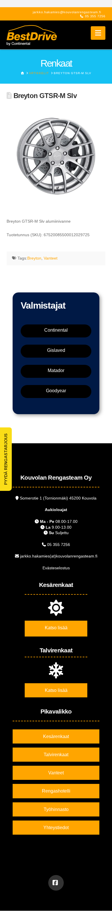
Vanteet (50, 258)
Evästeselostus (56, 568)
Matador (56, 370)
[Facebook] (56, 883)
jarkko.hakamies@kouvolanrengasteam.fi (67, 12)
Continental (56, 330)
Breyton (34, 258)
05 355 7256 (95, 16)
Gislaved (56, 350)
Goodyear (56, 390)
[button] (98, 33)
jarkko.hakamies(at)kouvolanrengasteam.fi (58, 556)
